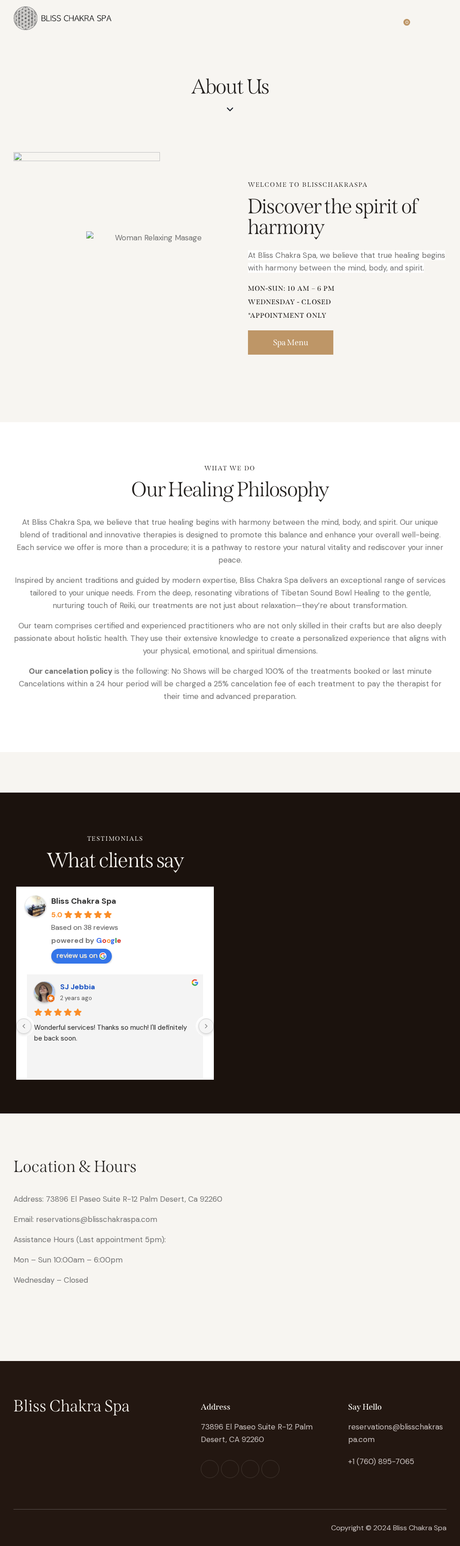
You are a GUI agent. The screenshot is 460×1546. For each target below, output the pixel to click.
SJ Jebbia (77, 987)
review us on (77, 955)
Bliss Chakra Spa (83, 901)
